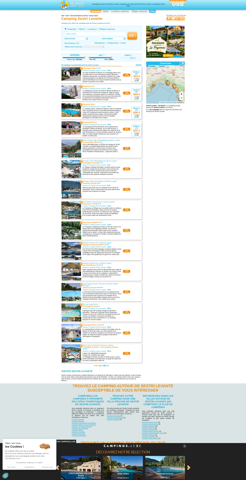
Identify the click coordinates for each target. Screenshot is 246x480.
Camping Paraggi (78, 419)
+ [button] (181, 94)
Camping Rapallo (78, 421)
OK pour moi (47, 467)
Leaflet (162, 102)
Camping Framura (113, 419)
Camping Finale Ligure (150, 424)
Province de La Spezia (101, 202)
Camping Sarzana (148, 429)
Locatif (123, 43)
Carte (152, 11)
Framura (85, 243)
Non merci (11, 467)
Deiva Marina (87, 202)
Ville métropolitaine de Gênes (104, 140)
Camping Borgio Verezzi (150, 431)
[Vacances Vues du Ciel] (72, 5)
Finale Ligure (87, 345)
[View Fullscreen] (181, 68)
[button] (5, 476)
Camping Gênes (77, 430)
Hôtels (106, 11)
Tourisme (162, 66)
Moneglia (86, 161)
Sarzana (85, 263)
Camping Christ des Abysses (82, 427)
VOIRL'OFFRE (126, 75)
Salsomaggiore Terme (90, 284)
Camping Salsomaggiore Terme (153, 433)
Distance (73, 55)
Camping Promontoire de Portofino (84, 423)
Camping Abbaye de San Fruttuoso (84, 425)
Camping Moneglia (113, 416)
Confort (127, 55)
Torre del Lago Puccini (90, 304)
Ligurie (117, 140)
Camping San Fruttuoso (80, 428)
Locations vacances (120, 11)
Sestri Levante (88, 140)
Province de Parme (105, 284)
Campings (95, 11)
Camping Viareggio (149, 437)
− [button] (181, 98)
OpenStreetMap (171, 102)
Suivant (138, 65)
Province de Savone (100, 345)
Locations (92, 29)
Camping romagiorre (79, 436)
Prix (100, 55)
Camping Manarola (78, 434)
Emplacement (113, 43)
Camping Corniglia (78, 432)
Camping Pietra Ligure (150, 422)
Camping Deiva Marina (115, 418)
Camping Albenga (148, 428)
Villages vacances (139, 11)
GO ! (132, 35)
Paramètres (29, 467)
